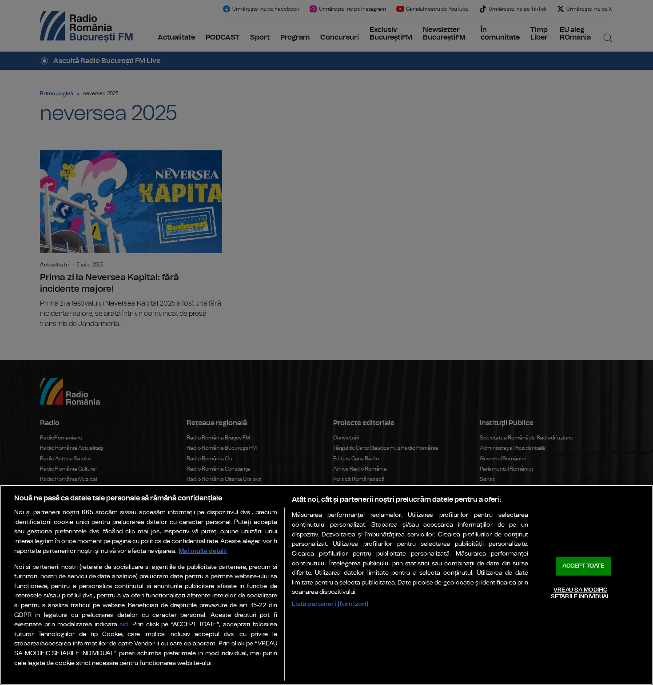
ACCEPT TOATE (583, 566)
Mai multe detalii (203, 551)
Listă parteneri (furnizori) (330, 603)
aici (123, 625)
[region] (326, 585)
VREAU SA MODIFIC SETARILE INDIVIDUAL (580, 593)
